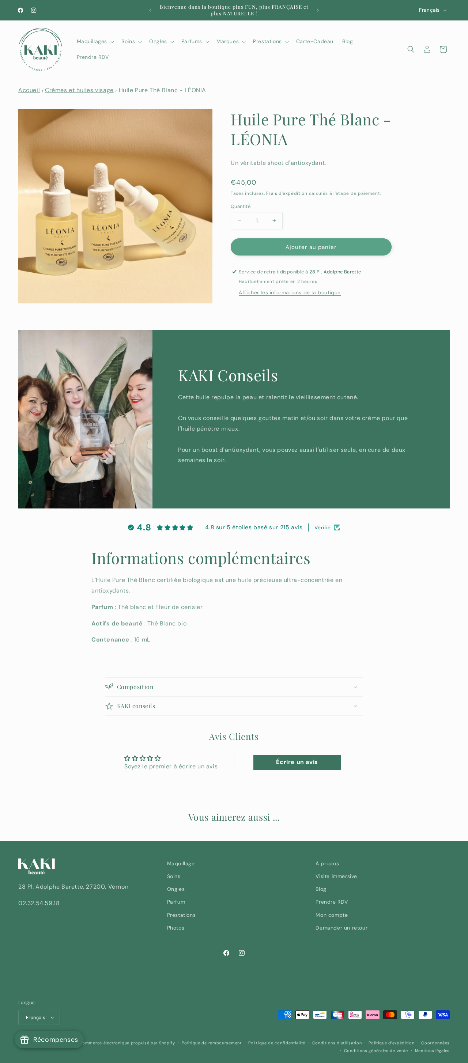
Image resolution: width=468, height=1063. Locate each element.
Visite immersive (336, 876)
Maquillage (181, 863)
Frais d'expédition (286, 193)
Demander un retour (341, 927)
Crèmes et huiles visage (79, 90)
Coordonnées (435, 1042)
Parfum (176, 902)
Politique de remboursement (211, 1042)
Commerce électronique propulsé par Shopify (127, 1042)
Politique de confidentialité (276, 1042)
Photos (176, 927)
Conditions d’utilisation (337, 1042)
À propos (327, 863)
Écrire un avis (297, 762)
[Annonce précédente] (150, 10)
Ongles (176, 889)
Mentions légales (432, 1050)
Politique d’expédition (391, 1042)
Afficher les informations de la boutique (290, 292)
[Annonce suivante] (318, 10)
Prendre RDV (332, 902)
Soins (174, 876)
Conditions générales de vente (376, 1050)
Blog (321, 889)
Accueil (29, 90)
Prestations (181, 914)
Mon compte (332, 914)
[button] (94, 41)
